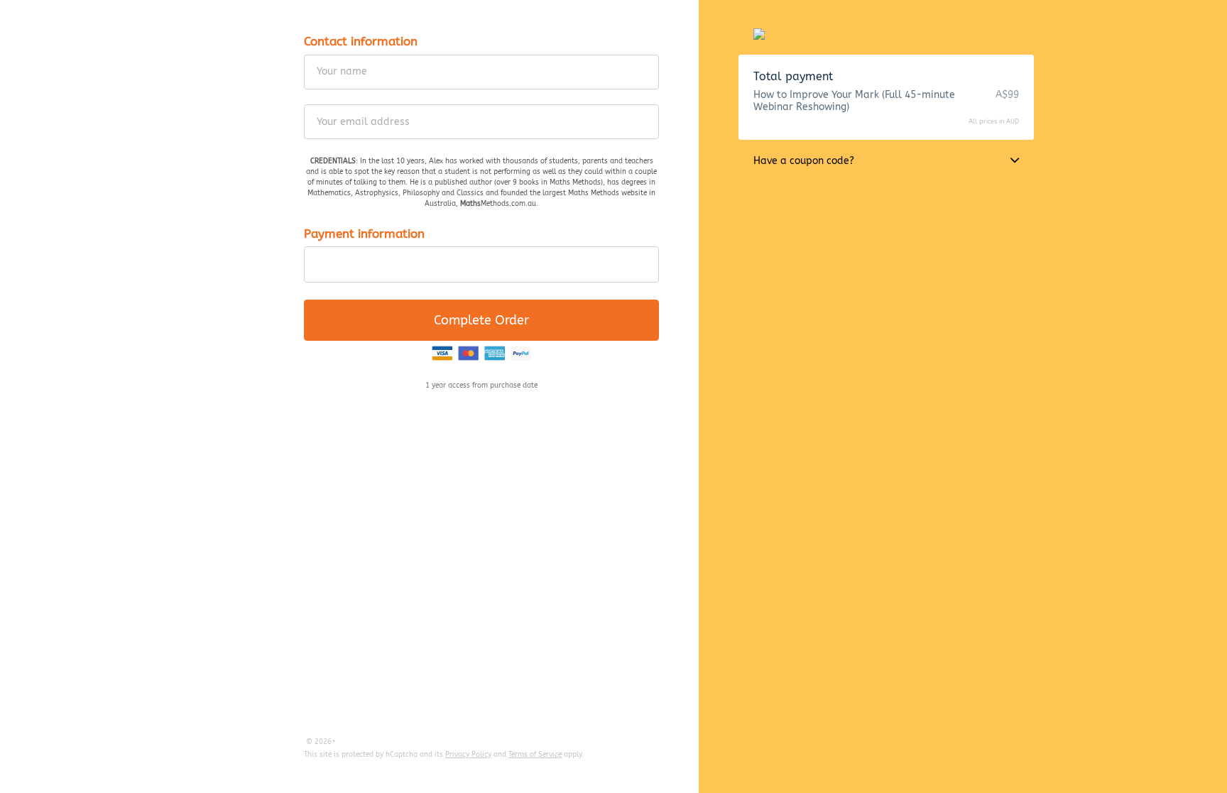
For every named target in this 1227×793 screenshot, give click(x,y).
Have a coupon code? (803, 161)
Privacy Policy (468, 754)
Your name (342, 71)
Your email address (363, 121)
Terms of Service (535, 754)
